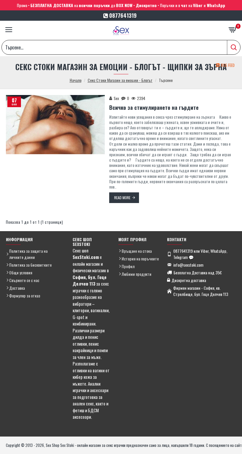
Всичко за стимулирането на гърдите (154, 107)
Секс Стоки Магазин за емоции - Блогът (120, 80)
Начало (75, 80)
